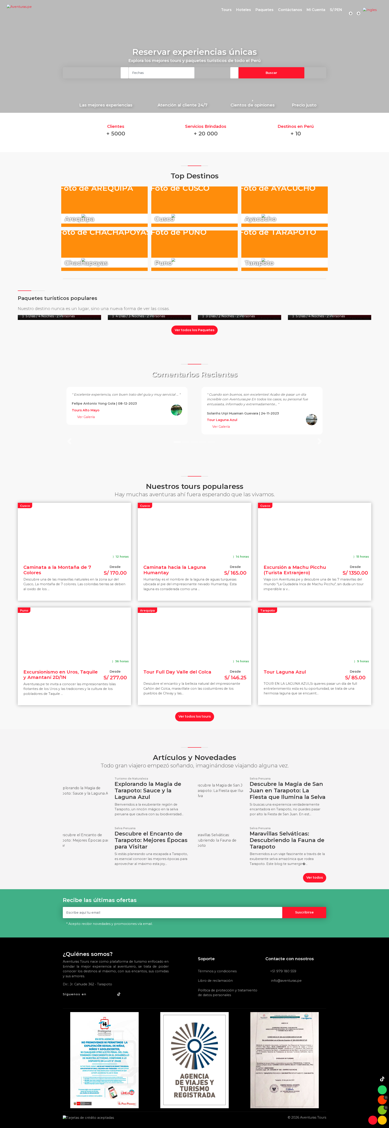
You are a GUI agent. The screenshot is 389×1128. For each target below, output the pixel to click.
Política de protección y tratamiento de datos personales (227, 992)
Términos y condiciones (217, 971)
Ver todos (314, 877)
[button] (69, 414)
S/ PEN (336, 10)
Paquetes (265, 10)
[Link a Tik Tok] (119, 993)
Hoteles (243, 10)
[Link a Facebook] (92, 993)
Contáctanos (290, 10)
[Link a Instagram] (110, 993)
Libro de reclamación (215, 981)
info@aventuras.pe (286, 981)
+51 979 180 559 (283, 971)
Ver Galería (85, 417)
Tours (226, 10)
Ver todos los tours (195, 716)
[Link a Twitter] (101, 993)
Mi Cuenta (316, 10)
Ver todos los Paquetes (194, 330)
